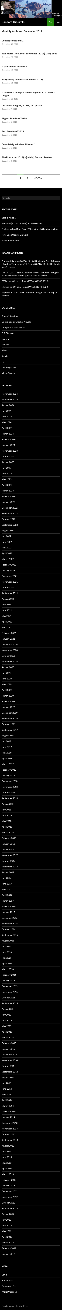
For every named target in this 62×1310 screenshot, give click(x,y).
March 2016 (8, 969)
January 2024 (8, 445)
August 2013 (8, 1145)
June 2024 (7, 416)
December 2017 (9, 849)
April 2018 (7, 826)
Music (5, 350)
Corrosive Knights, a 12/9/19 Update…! (23, 105)
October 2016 (8, 929)
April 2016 (7, 963)
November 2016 (10, 923)
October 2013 (8, 1134)
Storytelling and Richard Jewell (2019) (22, 79)
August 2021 (8, 598)
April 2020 (7, 690)
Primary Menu (58, 22)
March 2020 (8, 695)
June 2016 (7, 952)
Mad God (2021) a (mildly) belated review (22, 223)
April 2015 (7, 1031)
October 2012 (8, 1202)
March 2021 (8, 627)
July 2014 (6, 1083)
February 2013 (9, 1180)
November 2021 (10, 581)
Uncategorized (9, 367)
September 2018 (10, 798)
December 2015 (9, 986)
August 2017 (8, 872)
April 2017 (7, 895)
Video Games (8, 373)
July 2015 (6, 1014)
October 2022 (8, 519)
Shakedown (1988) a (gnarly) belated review (26, 275)
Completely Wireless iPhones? (18, 144)
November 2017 (10, 855)
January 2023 (8, 502)
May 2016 (6, 957)
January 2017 (8, 912)
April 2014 (7, 1100)
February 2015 (9, 1043)
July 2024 (6, 411)
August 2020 (8, 667)
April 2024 (7, 428)
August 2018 (8, 804)
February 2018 (9, 838)
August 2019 (8, 735)
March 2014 (8, 1105)
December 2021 (9, 576)
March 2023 (8, 490)
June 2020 (7, 678)
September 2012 (10, 1208)
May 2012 (6, 1231)
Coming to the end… (13, 40)
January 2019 (8, 775)
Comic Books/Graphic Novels (16, 321)
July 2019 (6, 741)
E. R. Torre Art (8, 333)
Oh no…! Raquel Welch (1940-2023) (30, 281)
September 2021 (10, 593)
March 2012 (8, 1242)
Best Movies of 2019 (13, 131)
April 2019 (7, 758)
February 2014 (9, 1111)
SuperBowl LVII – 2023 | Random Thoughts (23, 292)
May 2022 (6, 547)
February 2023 (9, 496)
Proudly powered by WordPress (15, 1306)
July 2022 (6, 536)
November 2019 (10, 718)
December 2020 (9, 644)
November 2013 (10, 1128)
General (5, 339)
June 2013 (7, 1157)
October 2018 (8, 792)
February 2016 (9, 974)
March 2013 (8, 1174)
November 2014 (10, 1060)
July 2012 (6, 1219)
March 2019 (8, 764)
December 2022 (9, 507)
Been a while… (9, 217)
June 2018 (7, 815)
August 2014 (8, 1077)
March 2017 (8, 900)
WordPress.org (9, 1291)
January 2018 (8, 843)
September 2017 (10, 866)
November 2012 (10, 1197)
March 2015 (8, 1037)
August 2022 (8, 530)
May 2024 (6, 422)
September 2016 (10, 935)
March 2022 (8, 559)
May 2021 (6, 616)
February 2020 (9, 701)
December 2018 (9, 781)
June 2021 (7, 610)
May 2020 (6, 684)
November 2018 (10, 786)
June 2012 (7, 1225)
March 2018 (8, 832)
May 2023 (6, 479)
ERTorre (6, 281)
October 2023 (8, 456)
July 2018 (6, 809)
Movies (5, 344)
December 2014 (9, 1054)
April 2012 (7, 1236)
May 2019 (6, 752)
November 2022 (10, 513)
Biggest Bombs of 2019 (14, 118)
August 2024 (8, 405)
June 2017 (7, 883)
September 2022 (10, 524)
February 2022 (9, 564)
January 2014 (8, 1117)
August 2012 (8, 1214)
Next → (38, 178)
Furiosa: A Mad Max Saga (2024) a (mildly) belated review (30, 229)
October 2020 (8, 655)
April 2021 (7, 621)
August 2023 (8, 462)
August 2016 (8, 940)
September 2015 (10, 1003)
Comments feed (9, 1286)
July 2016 (6, 946)
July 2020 (6, 673)
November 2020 (10, 650)
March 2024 (8, 433)
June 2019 (7, 747)
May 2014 (6, 1094)
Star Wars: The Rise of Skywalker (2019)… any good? (30, 53)
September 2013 (10, 1140)
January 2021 (8, 638)
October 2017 (8, 861)
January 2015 (8, 1048)
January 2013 (8, 1185)
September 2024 (10, 399)
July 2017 (6, 878)
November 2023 (10, 450)
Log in (4, 1274)
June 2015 (7, 1020)
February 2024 (9, 439)
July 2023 (6, 467)
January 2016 (8, 980)
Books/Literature (10, 316)
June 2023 (7, 473)
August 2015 (8, 1009)
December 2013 (9, 1123)
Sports (5, 356)
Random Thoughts (13, 22)
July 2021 (6, 604)
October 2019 (8, 724)
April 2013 (7, 1168)
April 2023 (7, 485)
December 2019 (9, 712)
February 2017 (9, 906)
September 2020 (10, 661)
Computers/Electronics (13, 327)
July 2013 (6, 1151)
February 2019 (9, 769)
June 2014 (7, 1088)
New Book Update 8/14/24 (15, 234)
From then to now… (11, 240)
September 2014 (10, 1071)
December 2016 (9, 917)
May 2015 (6, 1026)
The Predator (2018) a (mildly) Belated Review (27, 157)
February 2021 (9, 633)
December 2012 (9, 1191)
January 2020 (8, 707)
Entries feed (7, 1280)
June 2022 (7, 542)
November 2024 (10, 393)
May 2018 (6, 821)
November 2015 (10, 992)
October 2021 (8, 587)
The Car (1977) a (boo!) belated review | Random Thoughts (30, 272)
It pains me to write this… (15, 66)
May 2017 (6, 889)
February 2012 (9, 1248)
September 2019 (10, 729)
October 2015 (8, 997)
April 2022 (7, 553)
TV (3, 361)
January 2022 (8, 570)
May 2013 (6, 1162)
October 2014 (8, 1066)
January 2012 (8, 1254)
